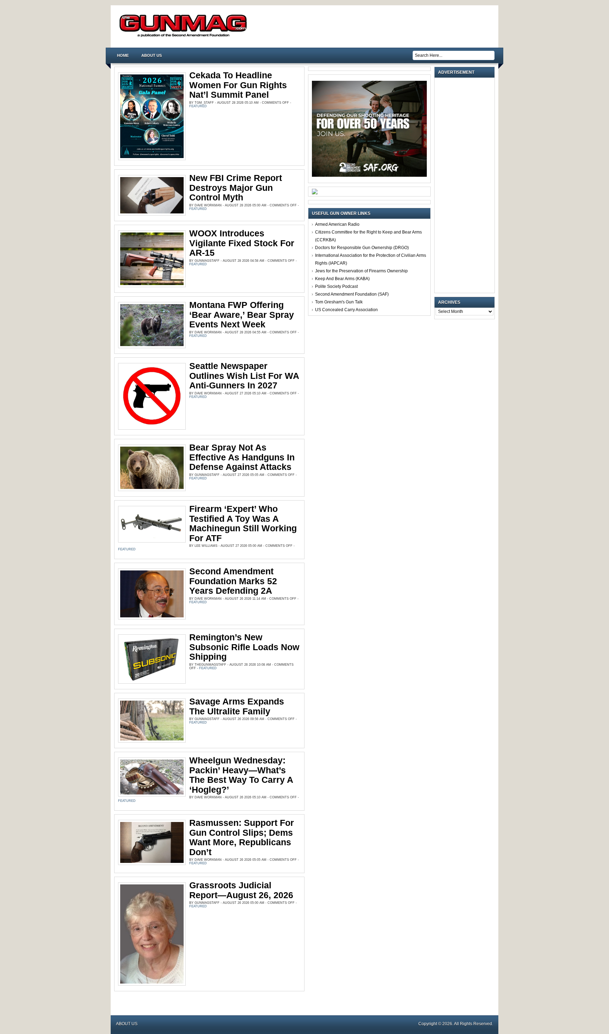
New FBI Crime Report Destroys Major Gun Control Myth (235, 187)
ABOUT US (151, 55)
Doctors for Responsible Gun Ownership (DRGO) (362, 247)
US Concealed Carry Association (346, 309)
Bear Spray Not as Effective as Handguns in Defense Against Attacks (242, 457)
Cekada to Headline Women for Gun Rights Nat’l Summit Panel (238, 84)
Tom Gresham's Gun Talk (339, 302)
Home (123, 55)
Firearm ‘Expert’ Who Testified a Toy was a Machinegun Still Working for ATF (243, 523)
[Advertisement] (466, 185)
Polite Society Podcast (336, 286)
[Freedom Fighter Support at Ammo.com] (315, 193)
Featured (198, 106)
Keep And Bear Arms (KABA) (342, 278)
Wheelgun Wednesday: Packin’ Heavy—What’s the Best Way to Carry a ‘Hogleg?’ (241, 774)
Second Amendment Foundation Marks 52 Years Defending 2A (233, 580)
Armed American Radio (337, 224)
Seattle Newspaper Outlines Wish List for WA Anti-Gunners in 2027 (244, 375)
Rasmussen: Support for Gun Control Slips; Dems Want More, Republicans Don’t (241, 837)
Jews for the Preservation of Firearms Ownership (361, 270)
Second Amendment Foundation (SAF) (352, 294)
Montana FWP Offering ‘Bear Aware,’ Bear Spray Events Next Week (241, 314)
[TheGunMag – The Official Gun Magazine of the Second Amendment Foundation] (184, 37)
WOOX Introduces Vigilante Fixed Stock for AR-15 (241, 243)
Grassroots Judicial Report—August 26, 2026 (241, 890)
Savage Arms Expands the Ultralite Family (236, 706)
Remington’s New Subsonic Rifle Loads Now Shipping (244, 646)
